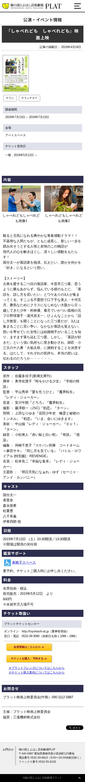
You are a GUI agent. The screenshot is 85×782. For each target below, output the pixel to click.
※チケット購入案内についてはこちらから (37, 672)
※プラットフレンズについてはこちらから (37, 668)
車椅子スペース (24, 562)
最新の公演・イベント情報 (30, 23)
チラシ (10, 98)
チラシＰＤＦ (29, 98)
